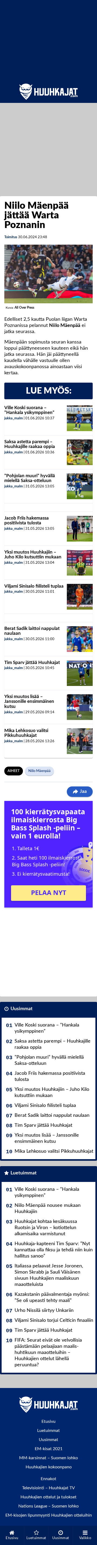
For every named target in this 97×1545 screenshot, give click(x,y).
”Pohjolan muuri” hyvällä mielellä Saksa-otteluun (29, 478)
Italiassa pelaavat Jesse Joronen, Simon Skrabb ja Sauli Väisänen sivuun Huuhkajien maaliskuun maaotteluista (49, 1275)
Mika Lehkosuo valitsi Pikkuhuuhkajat (26, 733)
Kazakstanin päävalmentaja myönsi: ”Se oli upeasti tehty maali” (52, 1297)
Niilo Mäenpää (39, 771)
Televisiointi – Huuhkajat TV (48, 1488)
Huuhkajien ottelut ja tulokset (48, 1497)
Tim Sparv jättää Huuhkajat (32, 662)
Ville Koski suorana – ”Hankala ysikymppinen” (29, 410)
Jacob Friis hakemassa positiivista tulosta (26, 520)
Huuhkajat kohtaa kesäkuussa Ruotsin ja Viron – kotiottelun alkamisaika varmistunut (46, 1227)
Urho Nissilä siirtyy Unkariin (44, 1310)
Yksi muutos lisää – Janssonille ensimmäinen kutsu (29, 701)
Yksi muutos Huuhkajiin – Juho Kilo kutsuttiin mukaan (32, 554)
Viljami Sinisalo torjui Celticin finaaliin (54, 1320)
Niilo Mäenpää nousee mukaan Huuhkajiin (48, 1208)
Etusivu (48, 1421)
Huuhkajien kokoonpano (49, 1467)
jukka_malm (13, 418)
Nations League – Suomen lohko (48, 1506)
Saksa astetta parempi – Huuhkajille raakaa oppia (29, 444)
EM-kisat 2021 (49, 1449)
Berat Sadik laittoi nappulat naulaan (52, 1115)
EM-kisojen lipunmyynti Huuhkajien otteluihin (48, 1515)
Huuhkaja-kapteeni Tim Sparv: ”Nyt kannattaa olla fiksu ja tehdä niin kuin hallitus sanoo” (54, 1250)
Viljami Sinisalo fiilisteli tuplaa (34, 586)
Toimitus (10, 237)
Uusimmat (22, 1008)
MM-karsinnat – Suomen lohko (48, 1458)
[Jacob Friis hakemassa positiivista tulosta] (80, 529)
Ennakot (48, 1479)
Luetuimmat (24, 1173)
